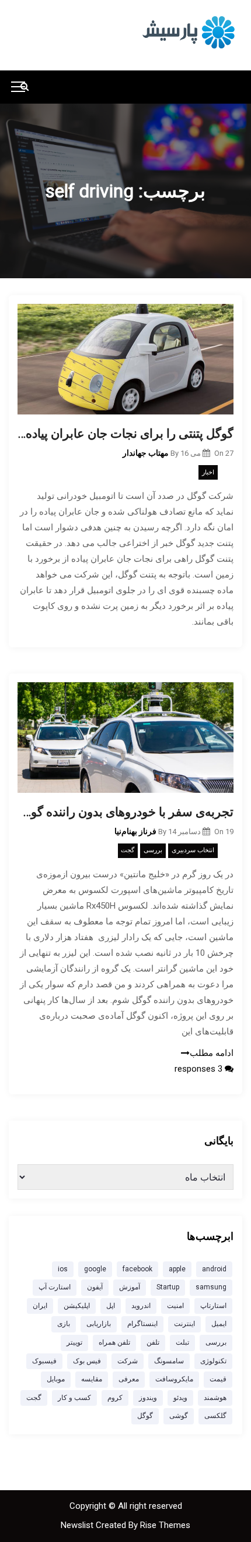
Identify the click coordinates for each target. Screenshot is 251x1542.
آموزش (129, 1287)
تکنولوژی (213, 1361)
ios (63, 1269)
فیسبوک (44, 1361)
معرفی (128, 1379)
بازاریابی (98, 1324)
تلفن (153, 1342)
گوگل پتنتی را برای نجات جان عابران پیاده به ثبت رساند (125, 434)
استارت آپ (55, 1287)
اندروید (141, 1306)
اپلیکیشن (77, 1306)
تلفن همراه (114, 1342)
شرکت (127, 1361)
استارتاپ (213, 1306)
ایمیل (218, 1324)
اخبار (208, 472)
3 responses (200, 1069)
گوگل (145, 1416)
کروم (115, 1398)
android (214, 1269)
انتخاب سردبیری (193, 850)
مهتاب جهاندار (146, 453)
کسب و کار (74, 1398)
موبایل (56, 1379)
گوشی (178, 1416)
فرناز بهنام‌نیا (135, 831)
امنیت (175, 1306)
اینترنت (184, 1324)
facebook (137, 1269)
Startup (167, 1287)
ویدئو (180, 1398)
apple (177, 1269)
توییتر (74, 1342)
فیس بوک (87, 1361)
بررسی (153, 850)
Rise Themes (165, 1525)
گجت (127, 850)
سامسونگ (169, 1361)
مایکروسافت (174, 1379)
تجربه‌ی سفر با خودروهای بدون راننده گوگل (125, 812)
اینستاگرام (142, 1324)
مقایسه (91, 1379)
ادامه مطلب (211, 1053)
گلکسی (215, 1416)
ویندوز (148, 1398)
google (95, 1269)
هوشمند (215, 1398)
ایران (40, 1306)
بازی (63, 1324)
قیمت (218, 1379)
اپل (110, 1306)
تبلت (182, 1342)
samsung (211, 1287)
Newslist (78, 1525)
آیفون (95, 1287)
